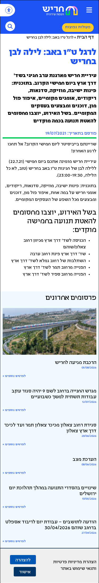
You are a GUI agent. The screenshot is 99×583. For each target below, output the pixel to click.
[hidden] (49, 331)
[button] (89, 10)
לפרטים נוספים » (14, 376)
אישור (25, 571)
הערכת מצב (84, 459)
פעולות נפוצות (78, 27)
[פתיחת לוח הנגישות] (8, 10)
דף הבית (85, 37)
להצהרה (23, 559)
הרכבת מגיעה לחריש (75, 363)
